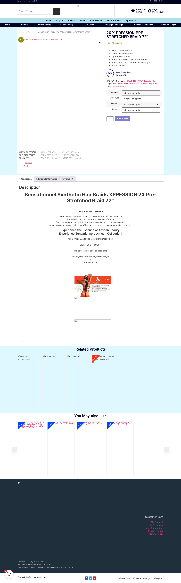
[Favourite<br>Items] (133, 11)
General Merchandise (143, 25)
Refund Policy (156, 534)
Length (114, 103)
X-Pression (121, 86)
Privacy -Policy (155, 531)
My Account (157, 522)
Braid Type (114, 98)
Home (48, 20)
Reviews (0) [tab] (68, 179)
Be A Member (96, 20)
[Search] (56, 11)
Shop (58, 20)
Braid (151, 83)
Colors (114, 109)
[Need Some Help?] (110, 73)
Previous (28, 163)
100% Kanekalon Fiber (121, 83)
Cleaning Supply (168, 25)
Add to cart (122, 118)
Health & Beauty (66, 25)
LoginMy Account (158, 10)
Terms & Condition (153, 528)
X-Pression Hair (32, 32)
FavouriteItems (141, 10)
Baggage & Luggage (114, 25)
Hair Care (25, 25)
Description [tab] (26, 179)
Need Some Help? (124, 72)
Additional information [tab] (47, 179)
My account (130, 20)
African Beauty (44, 25)
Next (26, 166)
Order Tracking (114, 20)
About (82, 20)
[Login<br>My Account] (149, 11)
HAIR (7, 25)
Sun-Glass (89, 25)
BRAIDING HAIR (47, 32)
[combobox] (35, 11)
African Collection (140, 83)
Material (114, 92)
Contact (71, 20)
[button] (100, 42)
